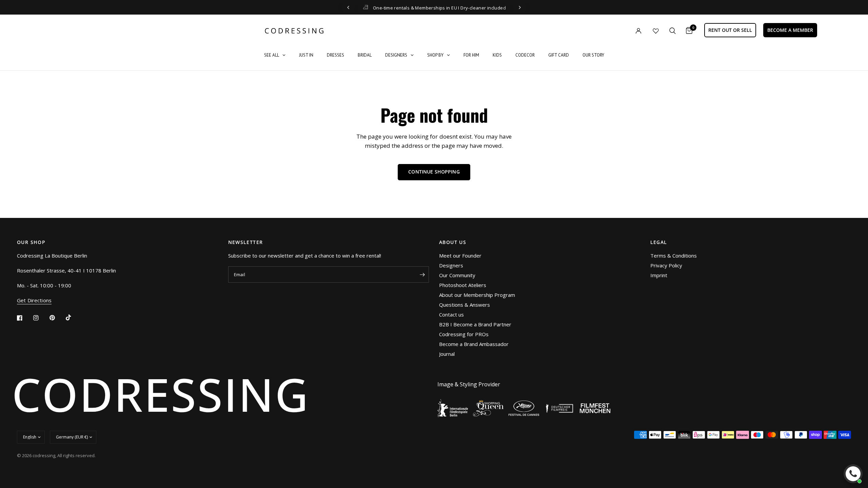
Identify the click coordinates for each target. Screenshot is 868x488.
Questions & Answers (464, 304)
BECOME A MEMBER (790, 30)
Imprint (658, 275)
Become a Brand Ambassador (474, 344)
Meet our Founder (460, 255)
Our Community (457, 275)
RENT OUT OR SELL (730, 30)
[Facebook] (24, 317)
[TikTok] (73, 317)
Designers (451, 265)
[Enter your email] (422, 274)
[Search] (672, 30)
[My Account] (624, 30)
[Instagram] (40, 317)
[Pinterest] (57, 317)
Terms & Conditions (673, 255)
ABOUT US (452, 242)
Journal (447, 353)
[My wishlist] (656, 30)
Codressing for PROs (464, 334)
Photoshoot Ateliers (462, 285)
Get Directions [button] (34, 300)
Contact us (451, 314)
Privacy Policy (666, 265)
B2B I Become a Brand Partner (475, 324)
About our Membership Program (477, 294)
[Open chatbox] (853, 473)
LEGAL (658, 242)
